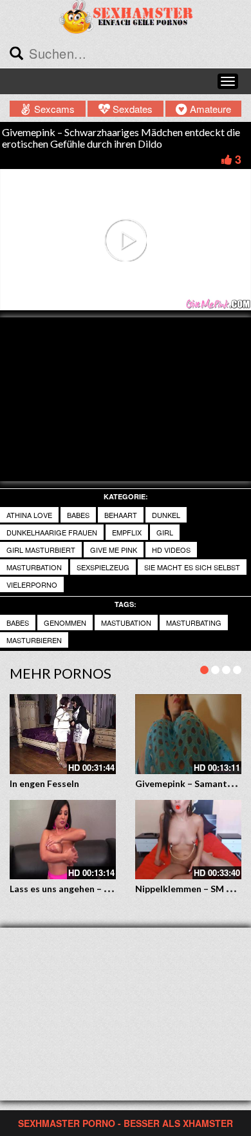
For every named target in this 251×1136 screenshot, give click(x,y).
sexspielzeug (103, 567)
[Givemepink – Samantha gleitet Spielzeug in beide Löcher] (188, 734)
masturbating (193, 622)
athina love (29, 515)
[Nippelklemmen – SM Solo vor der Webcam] (188, 840)
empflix (127, 532)
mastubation (126, 622)
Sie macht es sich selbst (192, 567)
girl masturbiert (40, 549)
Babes (78, 515)
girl (164, 532)
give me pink (113, 549)
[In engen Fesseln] (63, 734)
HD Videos (171, 549)
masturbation (34, 567)
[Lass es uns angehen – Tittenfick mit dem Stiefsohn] (63, 840)
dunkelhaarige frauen (51, 532)
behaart (120, 515)
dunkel (166, 515)
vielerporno (31, 584)
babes (17, 622)
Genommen (65, 622)
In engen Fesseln (44, 783)
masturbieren (34, 640)
